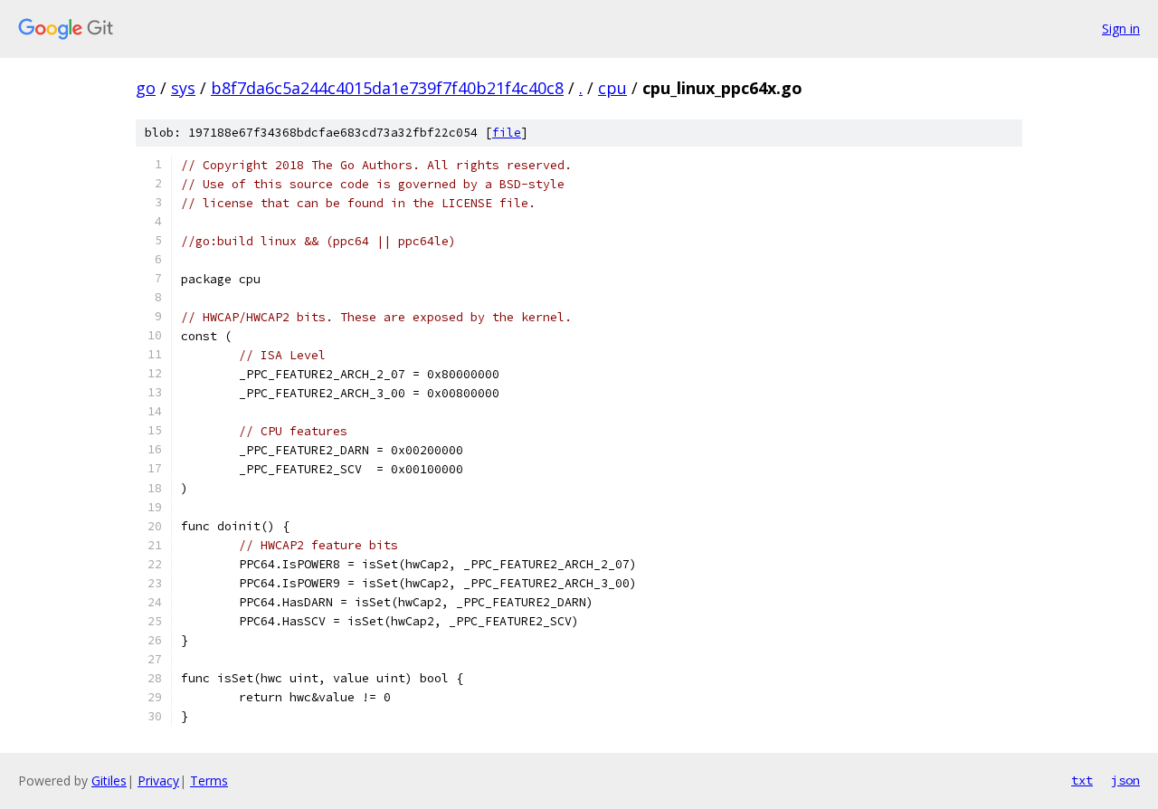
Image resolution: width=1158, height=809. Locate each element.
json (1125, 780)
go (146, 88)
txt (1082, 780)
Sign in (1121, 28)
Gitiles (109, 780)
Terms (209, 780)
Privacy (158, 780)
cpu (612, 88)
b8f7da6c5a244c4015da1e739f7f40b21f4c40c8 (387, 88)
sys (183, 88)
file (506, 132)
